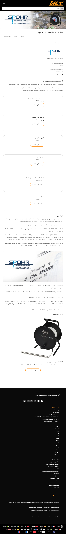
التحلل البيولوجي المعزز (55, 474)
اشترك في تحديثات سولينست (54, 485)
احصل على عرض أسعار (37, 105)
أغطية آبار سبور (41, 197)
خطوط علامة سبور (40, 157)
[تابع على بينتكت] (35, 401)
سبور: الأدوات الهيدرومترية (54, 478)
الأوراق (58, 436)
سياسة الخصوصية (56, 455)
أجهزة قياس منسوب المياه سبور (38, 117)
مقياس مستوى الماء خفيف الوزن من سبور (36, 98)
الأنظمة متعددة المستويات (54, 469)
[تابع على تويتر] (28, 401)
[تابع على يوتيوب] (24, 401)
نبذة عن (58, 431)
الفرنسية (57, 450)
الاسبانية (57, 448)
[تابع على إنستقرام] (31, 401)
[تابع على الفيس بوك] (38, 401)
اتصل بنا (57, 434)
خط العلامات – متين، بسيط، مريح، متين (55, 362)
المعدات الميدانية (56, 481)
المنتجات (57, 427)
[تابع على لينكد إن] (42, 401)
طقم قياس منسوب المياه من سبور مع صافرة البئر (35, 178)
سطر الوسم (60, 365)
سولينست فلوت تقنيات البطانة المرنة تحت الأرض (50, 471)
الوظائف (57, 445)
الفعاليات (57, 441)
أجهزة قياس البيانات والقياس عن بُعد (52, 462)
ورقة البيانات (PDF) (40, 101)
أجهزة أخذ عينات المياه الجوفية (53, 467)
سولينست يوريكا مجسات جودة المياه (52, 464)
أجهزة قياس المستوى (55, 460)
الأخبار (58, 443)
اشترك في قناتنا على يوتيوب (54, 488)
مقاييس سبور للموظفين (39, 138)
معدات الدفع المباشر (55, 476)
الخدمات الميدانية (56, 429)
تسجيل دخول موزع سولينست (54, 495)
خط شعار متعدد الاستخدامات (33, 370)
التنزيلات (57, 438)
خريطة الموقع (57, 452)
